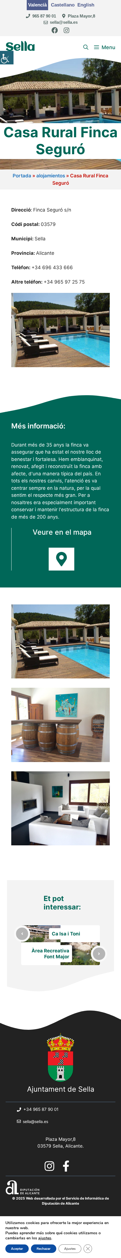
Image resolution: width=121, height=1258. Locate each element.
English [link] (85, 5)
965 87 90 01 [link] (44, 16)
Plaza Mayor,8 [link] (81, 16)
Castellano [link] (63, 5)
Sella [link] (20, 47)
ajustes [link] (44, 1238)
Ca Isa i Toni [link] (66, 934)
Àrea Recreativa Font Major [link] (50, 953)
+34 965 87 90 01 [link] (41, 1109)
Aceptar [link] (17, 1248)
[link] (7, 57)
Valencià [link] (37, 5)
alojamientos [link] (50, 176)
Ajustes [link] (70, 1248)
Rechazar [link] (44, 1248)
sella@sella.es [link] (64, 22)
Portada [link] (22, 176)
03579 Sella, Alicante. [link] (60, 1146)
